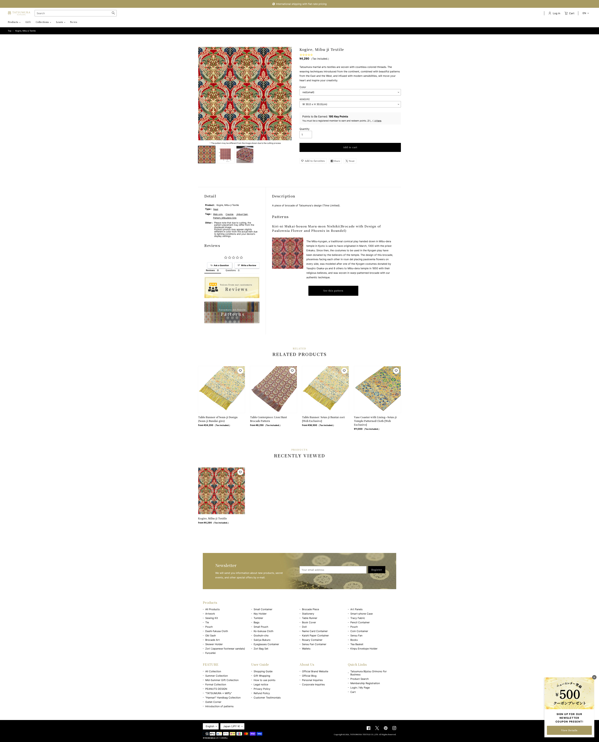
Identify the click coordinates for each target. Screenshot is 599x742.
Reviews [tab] (210, 270)
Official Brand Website (315, 671)
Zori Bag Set (261, 648)
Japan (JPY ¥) (231, 726)
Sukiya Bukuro (262, 639)
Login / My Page (360, 687)
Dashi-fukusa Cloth (216, 631)
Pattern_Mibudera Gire (224, 218)
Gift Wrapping (262, 675)
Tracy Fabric (357, 618)
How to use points (264, 680)
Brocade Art (212, 639)
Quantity (304, 129)
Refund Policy (262, 693)
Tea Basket (356, 644)
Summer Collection (216, 675)
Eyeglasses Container (266, 644)
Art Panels (356, 609)
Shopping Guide (263, 671)
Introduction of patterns (219, 706)
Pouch (209, 626)
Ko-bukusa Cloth (263, 631)
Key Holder (260, 613)
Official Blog (309, 675)
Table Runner (309, 618)
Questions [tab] (231, 270)
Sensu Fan (356, 635)
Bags (256, 622)
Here (378, 120)
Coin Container (359, 631)
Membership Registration (365, 683)
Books (354, 639)
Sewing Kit (211, 618)
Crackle (229, 214)
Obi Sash (210, 635)
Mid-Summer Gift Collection (222, 680)
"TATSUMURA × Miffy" (218, 693)
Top (9, 31)
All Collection (213, 671)
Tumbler (258, 618)
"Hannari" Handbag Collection (223, 697)
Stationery (308, 613)
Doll (304, 626)
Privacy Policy (262, 688)
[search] (76, 13)
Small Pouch (261, 626)
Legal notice (261, 684)
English (210, 726)
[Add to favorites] (240, 371)
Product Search (359, 678)
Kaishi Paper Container (315, 635)
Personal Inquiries (312, 680)
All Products (212, 609)
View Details (569, 730)
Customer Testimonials (267, 697)
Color (303, 87)
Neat (215, 209)
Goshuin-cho (261, 635)
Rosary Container (312, 639)
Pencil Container (360, 622)
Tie (207, 622)
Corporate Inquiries (313, 684)
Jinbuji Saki (242, 214)
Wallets (306, 648)
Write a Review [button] (248, 265)
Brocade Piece (310, 609)
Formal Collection (215, 684)
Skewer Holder (214, 644)
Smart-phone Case (361, 613)
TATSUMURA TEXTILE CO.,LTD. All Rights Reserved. (373, 734)
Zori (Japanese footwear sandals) (225, 648)
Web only (218, 214)
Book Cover (309, 622)
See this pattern (333, 290)
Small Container (263, 609)
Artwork (210, 613)
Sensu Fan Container (314, 644)
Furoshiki (210, 652)
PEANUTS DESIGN (216, 688)
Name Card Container (315, 631)
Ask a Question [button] (221, 265)
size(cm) (305, 99)
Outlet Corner (213, 701)
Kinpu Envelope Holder (363, 648)
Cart (353, 691)
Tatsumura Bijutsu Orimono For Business (368, 673)
